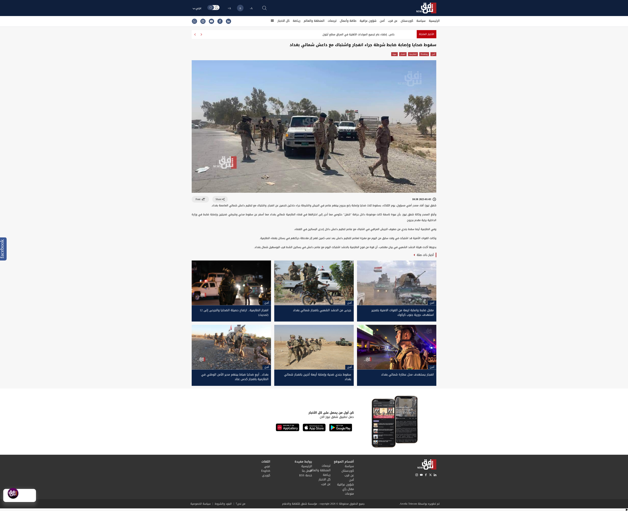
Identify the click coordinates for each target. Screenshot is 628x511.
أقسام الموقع (344, 461)
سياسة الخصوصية (200, 504)
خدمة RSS (305, 475)
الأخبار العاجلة (426, 34)
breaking (424, 54)
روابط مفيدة (303, 461)
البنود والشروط (223, 504)
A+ (229, 8)
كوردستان (407, 21)
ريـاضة (296, 21)
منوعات (349, 493)
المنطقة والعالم (314, 21)
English (265, 471)
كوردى (266, 475)
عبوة (394, 54)
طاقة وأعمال (348, 21)
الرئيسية (434, 21)
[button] (194, 34)
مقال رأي (348, 489)
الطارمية (413, 54)
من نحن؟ (240, 504)
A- (251, 8)
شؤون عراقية (368, 21)
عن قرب (392, 21)
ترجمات (332, 21)
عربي (267, 466)
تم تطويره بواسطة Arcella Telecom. (419, 503)
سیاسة (421, 21)
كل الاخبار (283, 21)
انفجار (403, 54)
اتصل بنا (307, 471)
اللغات (265, 461)
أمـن (382, 21)
